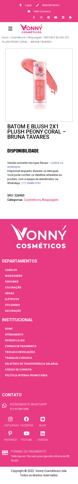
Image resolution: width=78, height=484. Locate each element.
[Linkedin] (63, 17)
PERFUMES (11, 281)
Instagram (11, 425)
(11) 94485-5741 (31, 183)
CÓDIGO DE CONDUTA (18, 369)
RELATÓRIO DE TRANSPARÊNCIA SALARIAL (31, 363)
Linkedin (42, 439)
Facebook (26, 425)
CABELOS (11, 270)
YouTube (26, 439)
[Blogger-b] (70, 17)
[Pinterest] (48, 17)
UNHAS (9, 293)
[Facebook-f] (33, 17)
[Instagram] (41, 17)
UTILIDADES (12, 305)
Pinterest (10, 439)
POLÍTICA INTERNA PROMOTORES (26, 375)
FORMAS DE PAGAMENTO (20, 346)
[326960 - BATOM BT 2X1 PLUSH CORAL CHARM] (39, 82)
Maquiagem (35, 37)
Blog (42, 425)
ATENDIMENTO (14, 334)
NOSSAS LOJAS (15, 340)
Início (5, 37)
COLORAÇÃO (13, 287)
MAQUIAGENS (13, 275)
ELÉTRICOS (12, 299)
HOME (8, 328)
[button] (10, 29)
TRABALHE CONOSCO (18, 357)
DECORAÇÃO (13, 310)
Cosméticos (18, 37)
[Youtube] (55, 17)
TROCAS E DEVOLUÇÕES (20, 352)
